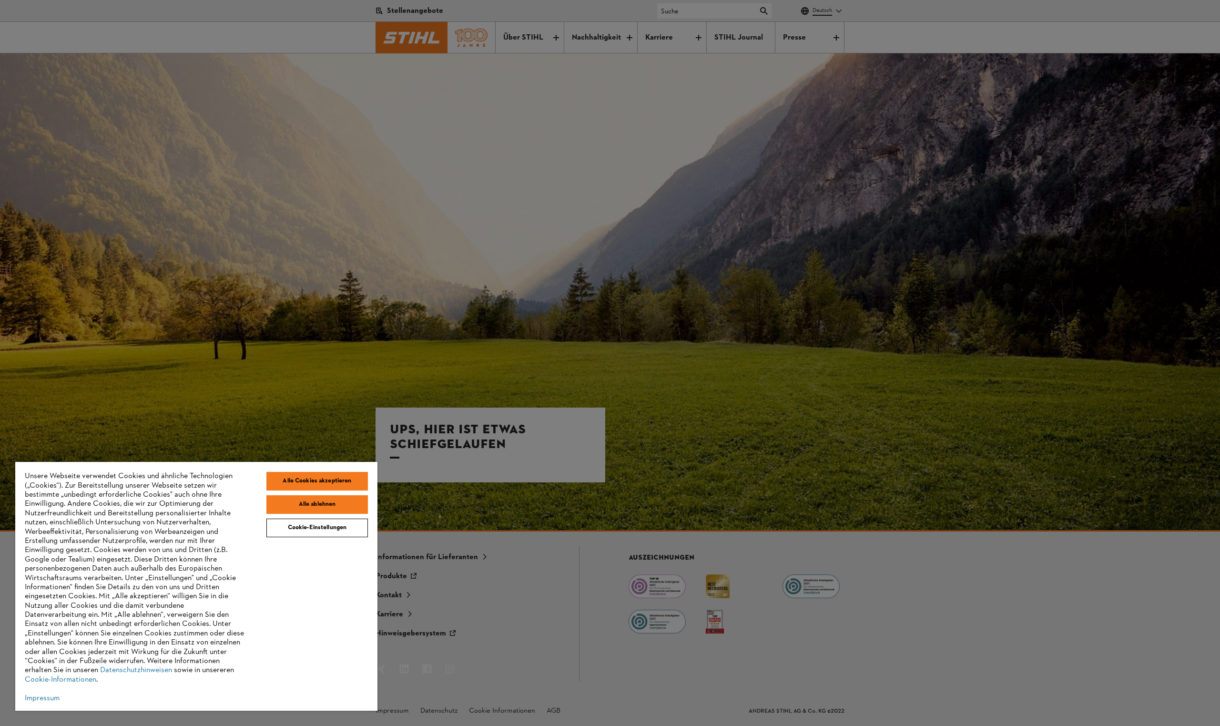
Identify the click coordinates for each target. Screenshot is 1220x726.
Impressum (42, 698)
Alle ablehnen (317, 504)
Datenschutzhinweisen (136, 670)
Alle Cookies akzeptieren (317, 481)
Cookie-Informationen (60, 680)
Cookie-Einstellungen (317, 527)
